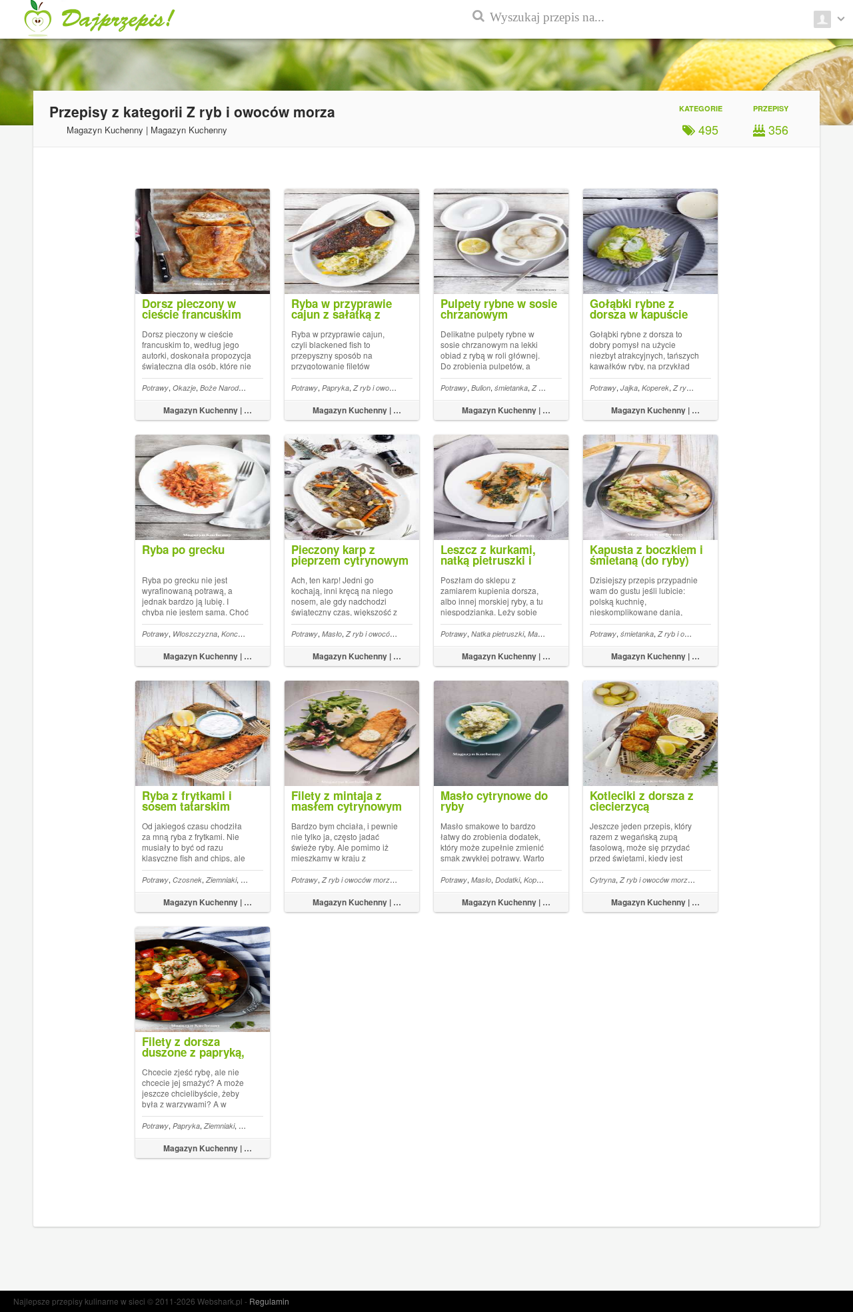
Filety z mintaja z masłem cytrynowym (346, 800)
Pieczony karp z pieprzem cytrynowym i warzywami (350, 560)
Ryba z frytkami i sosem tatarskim (187, 800)
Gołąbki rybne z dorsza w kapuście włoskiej (639, 314)
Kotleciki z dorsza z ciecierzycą (642, 800)
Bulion (480, 388)
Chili (247, 880)
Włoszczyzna (195, 634)
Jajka (629, 388)
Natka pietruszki (497, 634)
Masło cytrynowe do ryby (494, 800)
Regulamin (269, 1301)
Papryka (335, 388)
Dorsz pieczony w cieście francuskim (191, 308)
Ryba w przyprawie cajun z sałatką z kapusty (341, 314)
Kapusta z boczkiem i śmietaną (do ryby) (646, 554)
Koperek (655, 388)
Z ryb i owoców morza (389, 388)
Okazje (184, 388)
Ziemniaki (221, 880)
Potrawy (155, 388)
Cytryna (603, 880)
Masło (332, 634)
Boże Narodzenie (228, 388)
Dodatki (507, 880)
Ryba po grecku (183, 549)
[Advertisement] (793, 320)
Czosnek (187, 880)
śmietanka (511, 388)
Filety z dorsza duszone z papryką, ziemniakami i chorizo (200, 1052)
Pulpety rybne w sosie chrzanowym (498, 308)
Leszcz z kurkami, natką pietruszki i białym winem (488, 560)
